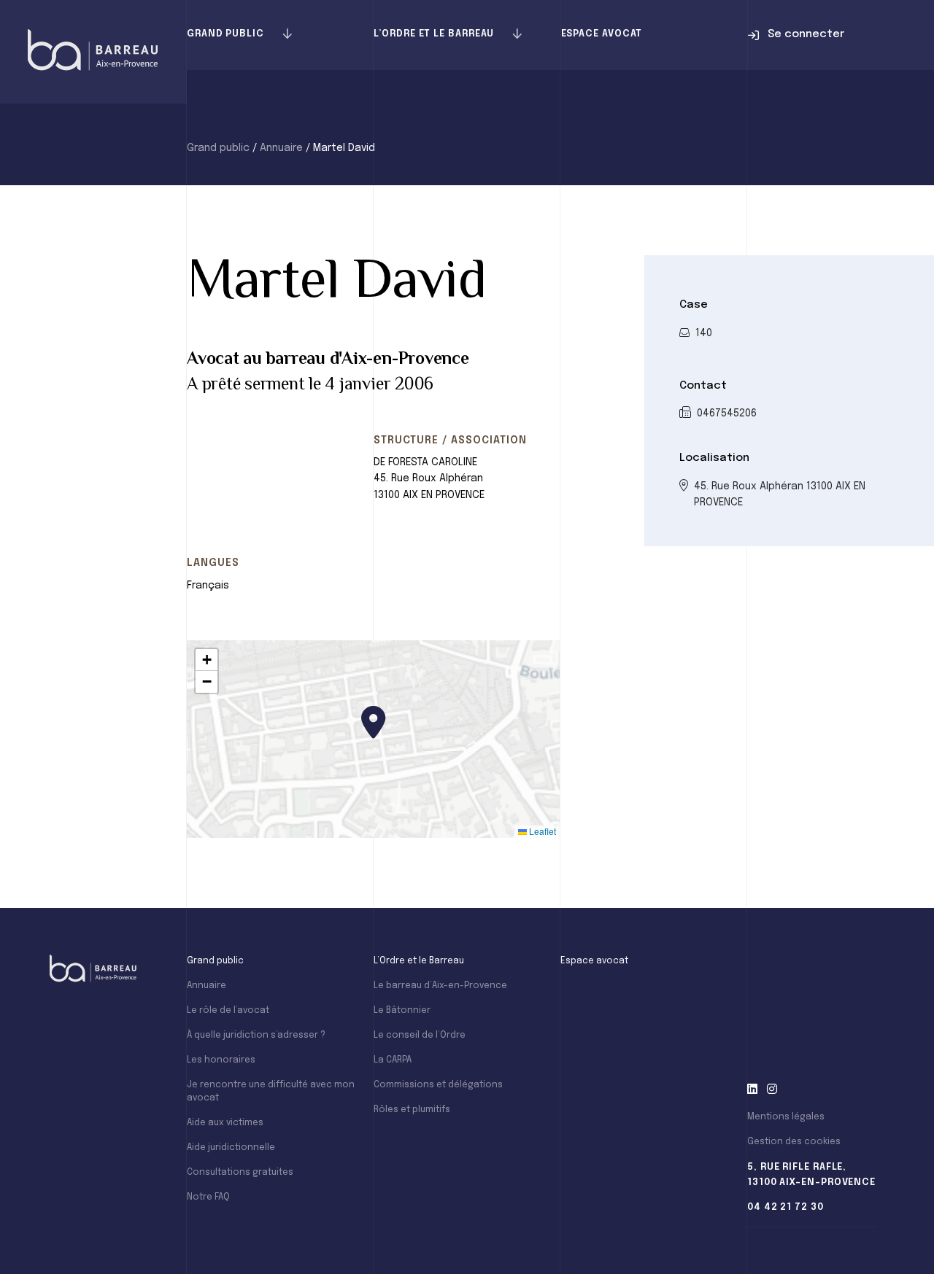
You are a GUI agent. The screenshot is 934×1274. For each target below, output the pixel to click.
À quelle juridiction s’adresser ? (256, 1035)
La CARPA (393, 1060)
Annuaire (281, 148)
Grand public (225, 34)
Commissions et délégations (438, 1085)
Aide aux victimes (225, 1123)
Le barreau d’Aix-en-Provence (440, 986)
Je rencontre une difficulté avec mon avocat (271, 1092)
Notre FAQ (208, 1197)
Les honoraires (221, 1060)
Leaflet (541, 831)
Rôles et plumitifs (412, 1110)
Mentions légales (786, 1117)
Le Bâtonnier (402, 1010)
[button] (373, 722)
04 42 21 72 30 (785, 1207)
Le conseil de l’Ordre (420, 1035)
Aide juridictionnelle (231, 1147)
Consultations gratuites (240, 1172)
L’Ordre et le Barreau (434, 34)
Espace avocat (602, 34)
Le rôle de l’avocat (228, 1010)
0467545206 (727, 413)
